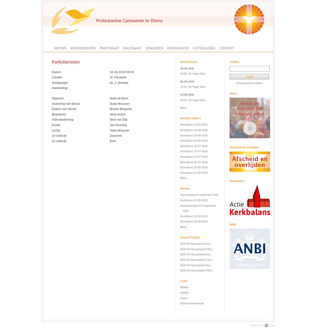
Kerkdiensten (83, 48)
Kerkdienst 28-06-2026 (194, 167)
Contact (227, 48)
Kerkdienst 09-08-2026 (194, 135)
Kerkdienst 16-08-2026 (194, 130)
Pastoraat (109, 48)
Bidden (184, 287)
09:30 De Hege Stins (193, 73)
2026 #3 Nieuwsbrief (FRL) (196, 259)
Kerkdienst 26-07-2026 (194, 146)
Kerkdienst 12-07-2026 (194, 156)
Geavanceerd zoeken (249, 83)
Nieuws (60, 48)
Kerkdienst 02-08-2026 (194, 140)
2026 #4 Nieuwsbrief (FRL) (196, 249)
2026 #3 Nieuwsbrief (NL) (195, 254)
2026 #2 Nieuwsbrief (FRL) (196, 270)
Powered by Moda (262, 325)
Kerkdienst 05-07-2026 (194, 162)
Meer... (184, 107)
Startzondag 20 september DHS (199, 194)
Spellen (184, 292)
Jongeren (154, 48)
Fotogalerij (204, 48)
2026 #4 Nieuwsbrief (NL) (195, 243)
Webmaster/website (192, 303)
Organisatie (178, 48)
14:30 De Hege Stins (193, 86)
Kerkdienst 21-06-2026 (194, 172)
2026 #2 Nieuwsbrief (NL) (195, 265)
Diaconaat (132, 48)
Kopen (184, 298)
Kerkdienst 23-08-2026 (194, 124)
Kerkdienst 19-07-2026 (194, 151)
